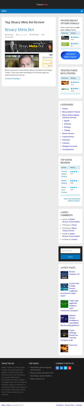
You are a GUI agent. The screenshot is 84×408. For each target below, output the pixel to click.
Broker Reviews (68, 133)
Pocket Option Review (64, 174)
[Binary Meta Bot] (29, 54)
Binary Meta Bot (19, 29)
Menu (4, 11)
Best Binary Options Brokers (41, 376)
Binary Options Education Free (41, 373)
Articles (65, 109)
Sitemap (79, 405)
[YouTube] (69, 368)
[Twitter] (65, 368)
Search (70, 257)
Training (67, 130)
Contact (74, 239)
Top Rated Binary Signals (70, 55)
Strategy (67, 127)
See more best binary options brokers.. (72, 200)
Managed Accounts (69, 146)
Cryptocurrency (68, 137)
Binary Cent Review (64, 189)
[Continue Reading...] (12, 79)
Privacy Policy (70, 405)
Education (66, 140)
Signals (66, 121)
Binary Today (6, 405)
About (74, 225)
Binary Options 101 (37, 379)
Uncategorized (68, 149)
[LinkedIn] (61, 368)
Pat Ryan (9, 35)
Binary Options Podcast (71, 112)
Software (35, 35)
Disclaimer (60, 405)
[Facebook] (57, 368)
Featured (65, 143)
